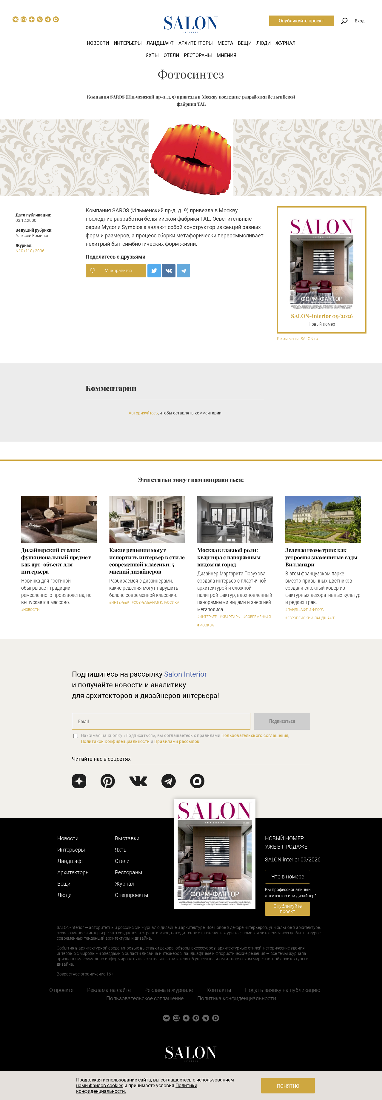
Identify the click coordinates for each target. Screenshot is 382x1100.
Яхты (152, 55)
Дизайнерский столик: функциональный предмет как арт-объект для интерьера (56, 560)
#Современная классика (155, 602)
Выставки (127, 838)
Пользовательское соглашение (145, 998)
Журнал (285, 43)
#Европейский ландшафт (310, 618)
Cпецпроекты (131, 895)
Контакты (219, 990)
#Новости (30, 610)
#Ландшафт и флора (304, 610)
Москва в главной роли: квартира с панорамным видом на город (229, 557)
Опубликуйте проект (301, 21)
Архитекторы (195, 43)
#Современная (257, 617)
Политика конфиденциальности (236, 998)
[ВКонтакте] (168, 270)
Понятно (288, 1086)
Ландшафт (160, 43)
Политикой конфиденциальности (115, 741)
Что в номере (287, 876)
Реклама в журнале (168, 990)
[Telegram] (183, 270)
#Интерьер (119, 602)
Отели (171, 55)
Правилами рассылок (177, 741)
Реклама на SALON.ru (297, 339)
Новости (98, 43)
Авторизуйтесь (143, 413)
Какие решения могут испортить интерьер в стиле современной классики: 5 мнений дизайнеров (147, 560)
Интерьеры (128, 43)
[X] (154, 270)
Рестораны (198, 55)
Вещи (245, 43)
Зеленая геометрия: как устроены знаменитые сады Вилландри (321, 557)
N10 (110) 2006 (30, 250)
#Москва (205, 625)
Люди (263, 43)
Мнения (226, 55)
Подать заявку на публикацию (283, 990)
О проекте (61, 990)
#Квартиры (230, 617)
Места (225, 43)
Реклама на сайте (109, 990)
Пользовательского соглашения (255, 735)
